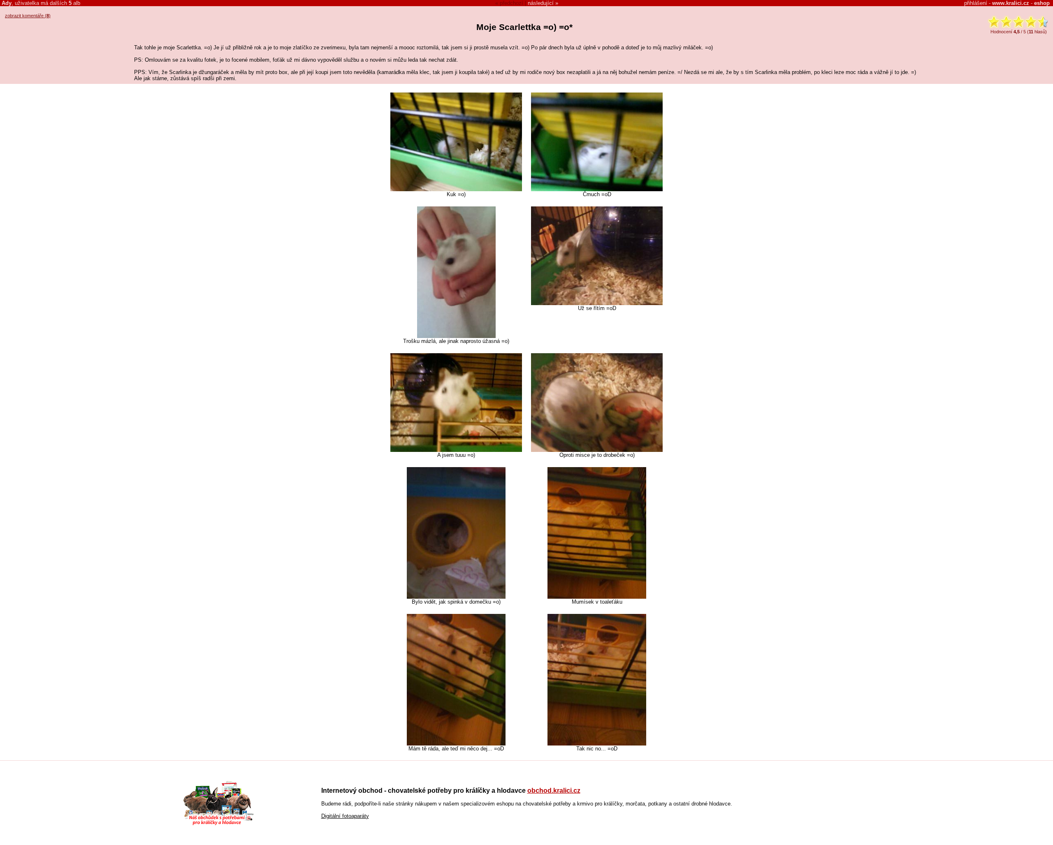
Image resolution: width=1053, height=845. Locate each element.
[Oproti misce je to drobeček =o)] (597, 450)
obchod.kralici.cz (553, 790)
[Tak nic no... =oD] (596, 744)
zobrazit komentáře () (28, 15)
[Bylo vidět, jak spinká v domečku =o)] (456, 597)
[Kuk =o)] (456, 189)
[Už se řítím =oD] (597, 303)
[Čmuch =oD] (597, 189)
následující (541, 3)
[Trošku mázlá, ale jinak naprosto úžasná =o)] (456, 336)
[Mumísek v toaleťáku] (596, 597)
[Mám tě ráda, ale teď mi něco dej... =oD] (456, 744)
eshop (1042, 3)
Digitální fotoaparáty (345, 816)
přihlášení (975, 3)
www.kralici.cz (1010, 3)
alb (74, 3)
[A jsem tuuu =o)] (456, 450)
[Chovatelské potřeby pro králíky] (218, 824)
